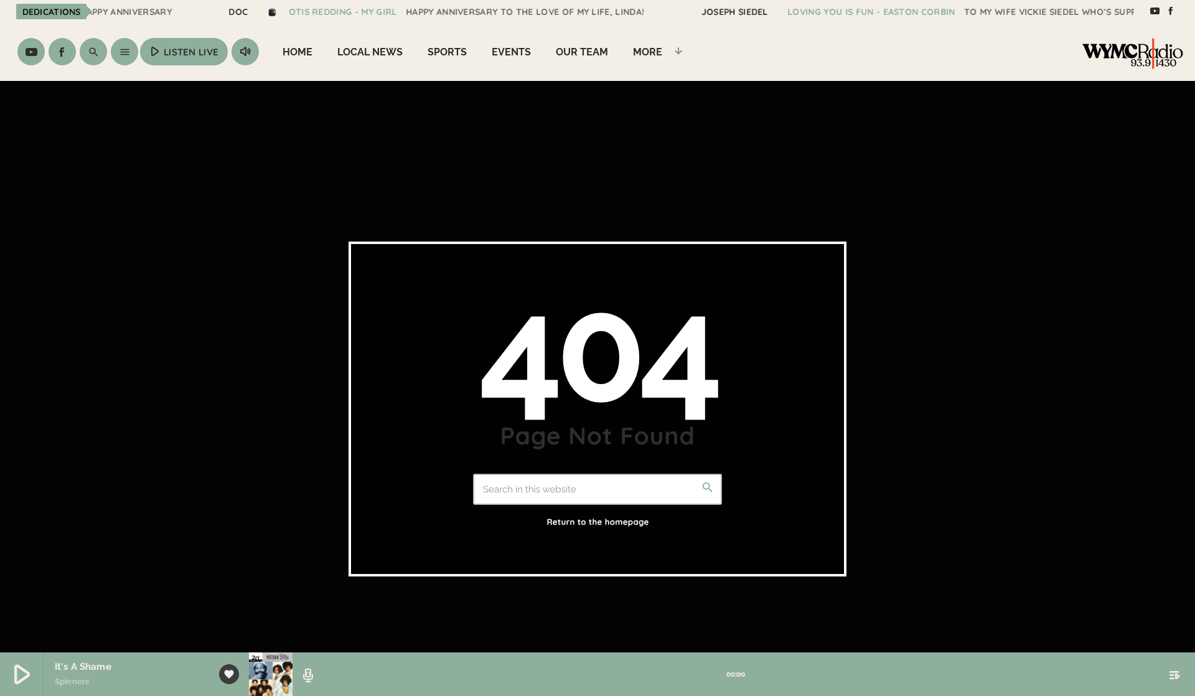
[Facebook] (1171, 11)
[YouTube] (1155, 11)
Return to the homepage (597, 522)
